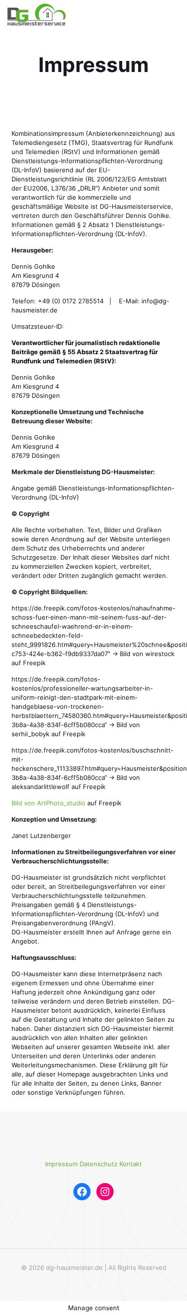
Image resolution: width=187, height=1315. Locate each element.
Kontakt (130, 1164)
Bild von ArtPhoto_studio (48, 803)
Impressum (61, 1164)
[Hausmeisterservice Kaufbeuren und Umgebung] (37, 14)
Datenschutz (98, 1164)
